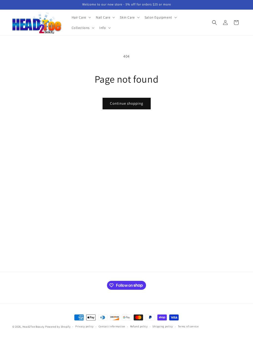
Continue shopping (126, 103)
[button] (81, 17)
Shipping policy (162, 326)
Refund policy (139, 326)
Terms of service (188, 326)
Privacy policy (84, 326)
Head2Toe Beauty (33, 326)
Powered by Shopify (58, 326)
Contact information (112, 326)
